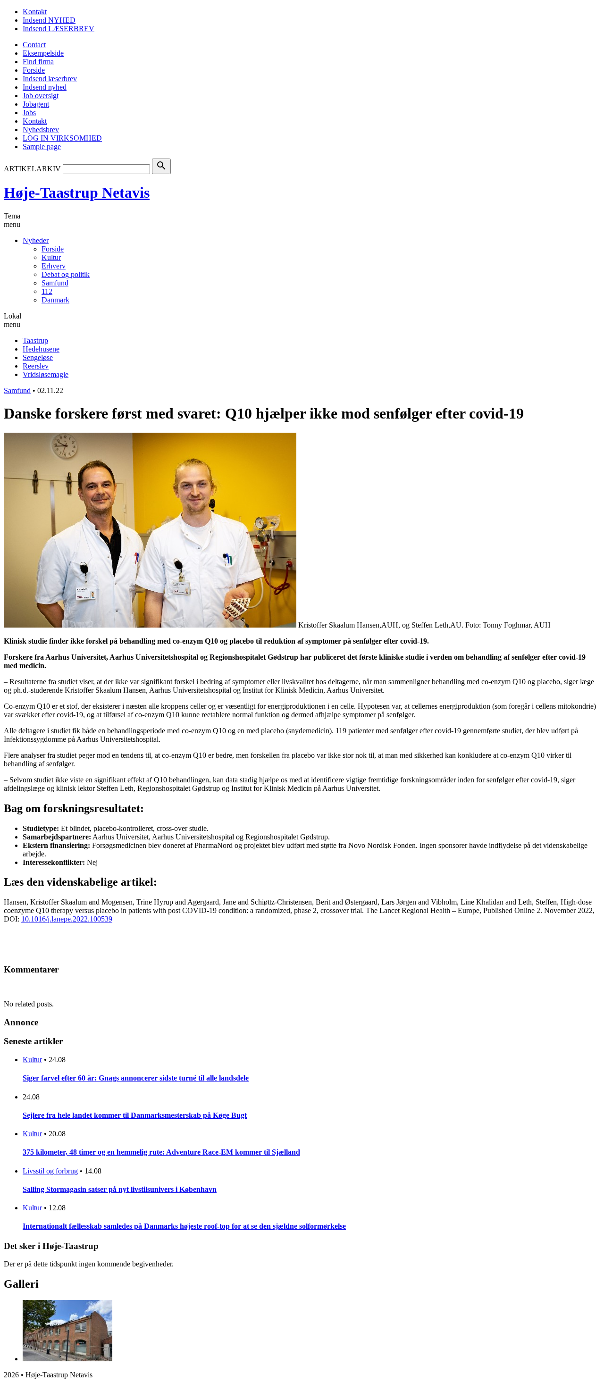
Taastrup (35, 340)
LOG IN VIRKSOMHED (62, 138)
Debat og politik (66, 274)
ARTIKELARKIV (32, 169)
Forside (34, 70)
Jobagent (36, 104)
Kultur (51, 257)
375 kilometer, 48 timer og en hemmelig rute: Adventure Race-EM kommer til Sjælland (161, 1152)
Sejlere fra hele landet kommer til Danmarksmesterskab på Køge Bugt (135, 1115)
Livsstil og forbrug (50, 1171)
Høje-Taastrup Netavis (77, 192)
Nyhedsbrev (41, 130)
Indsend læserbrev (50, 79)
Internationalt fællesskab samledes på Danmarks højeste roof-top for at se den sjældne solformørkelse (184, 1226)
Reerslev (36, 366)
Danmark (55, 300)
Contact (34, 45)
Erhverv (54, 266)
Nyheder (36, 240)
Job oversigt (41, 96)
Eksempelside (43, 53)
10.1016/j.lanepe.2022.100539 (66, 919)
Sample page (42, 146)
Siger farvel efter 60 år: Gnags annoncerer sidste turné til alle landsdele (136, 1078)
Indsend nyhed (45, 87)
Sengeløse (38, 357)
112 (47, 291)
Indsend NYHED (49, 20)
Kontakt (35, 12)
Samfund (55, 283)
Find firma (38, 62)
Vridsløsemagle (45, 374)
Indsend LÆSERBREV (58, 29)
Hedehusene (41, 349)
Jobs (29, 113)
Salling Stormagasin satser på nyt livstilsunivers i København (120, 1189)
